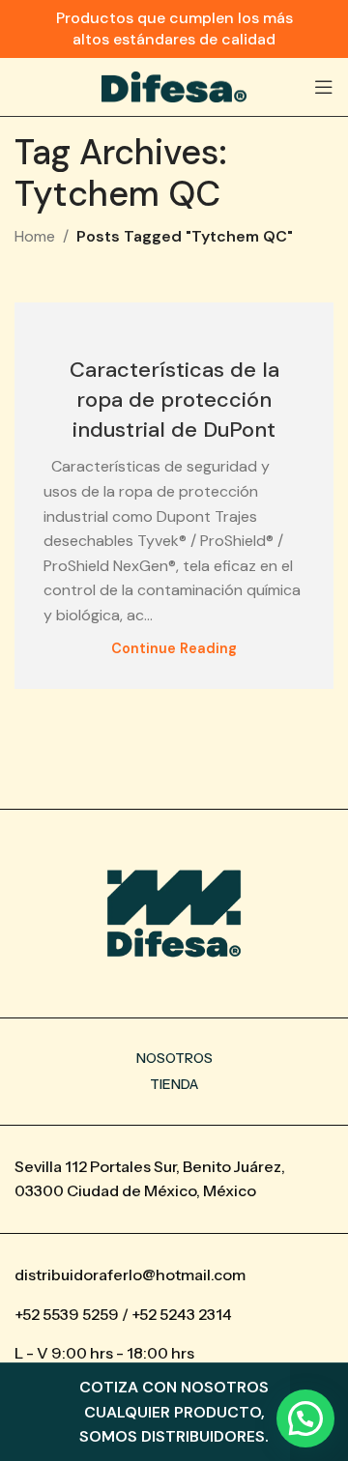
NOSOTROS (174, 1058)
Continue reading (174, 648)
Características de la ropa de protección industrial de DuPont (174, 400)
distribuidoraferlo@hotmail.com (130, 1274)
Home (34, 236)
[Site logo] (174, 85)
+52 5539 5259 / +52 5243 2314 (123, 1314)
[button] (305, 1418)
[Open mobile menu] (323, 87)
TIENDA (174, 1084)
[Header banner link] (174, 29)
